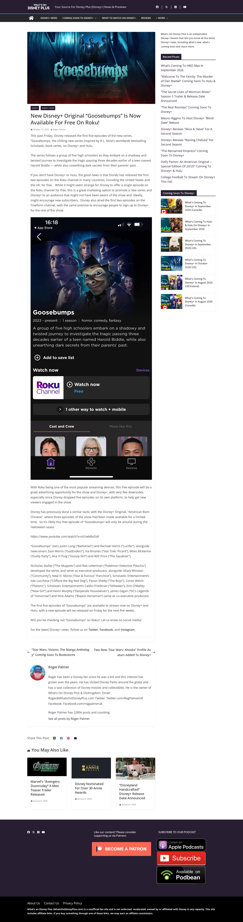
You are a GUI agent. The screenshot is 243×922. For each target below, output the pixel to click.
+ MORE (160, 17)
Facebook (106, 630)
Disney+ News (48, 108)
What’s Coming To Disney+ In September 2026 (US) (198, 244)
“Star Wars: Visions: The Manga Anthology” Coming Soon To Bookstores (60, 652)
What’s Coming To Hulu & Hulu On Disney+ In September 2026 (198, 225)
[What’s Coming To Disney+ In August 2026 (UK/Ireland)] (171, 283)
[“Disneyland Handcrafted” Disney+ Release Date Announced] (135, 760)
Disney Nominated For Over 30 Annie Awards (89, 788)
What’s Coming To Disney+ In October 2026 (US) (196, 263)
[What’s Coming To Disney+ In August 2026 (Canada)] (171, 302)
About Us (33, 903)
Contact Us (51, 903)
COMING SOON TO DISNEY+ (77, 17)
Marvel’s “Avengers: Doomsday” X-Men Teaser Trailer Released (45, 788)
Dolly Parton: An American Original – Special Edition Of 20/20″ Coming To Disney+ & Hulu (186, 166)
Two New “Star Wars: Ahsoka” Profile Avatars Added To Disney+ (122, 652)
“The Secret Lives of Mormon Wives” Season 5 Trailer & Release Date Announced (186, 96)
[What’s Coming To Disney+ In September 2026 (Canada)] (171, 207)
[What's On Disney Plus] (31, 18)
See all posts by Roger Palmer (69, 719)
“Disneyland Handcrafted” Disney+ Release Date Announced (132, 791)
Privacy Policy (72, 903)
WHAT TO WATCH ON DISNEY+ (119, 17)
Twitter (93, 630)
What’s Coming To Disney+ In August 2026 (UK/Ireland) (199, 282)
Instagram (128, 630)
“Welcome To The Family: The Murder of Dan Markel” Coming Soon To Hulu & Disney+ (188, 81)
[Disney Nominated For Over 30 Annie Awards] (91, 760)
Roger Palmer (59, 129)
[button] (95, 18)
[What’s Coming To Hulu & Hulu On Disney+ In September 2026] (171, 226)
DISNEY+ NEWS (48, 17)
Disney (35, 108)
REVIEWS (146, 17)
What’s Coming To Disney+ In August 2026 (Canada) (199, 301)
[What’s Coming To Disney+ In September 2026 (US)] (171, 245)
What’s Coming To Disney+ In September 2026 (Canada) (198, 206)
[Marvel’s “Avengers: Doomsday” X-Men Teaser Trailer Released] (47, 760)
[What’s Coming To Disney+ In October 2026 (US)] (171, 264)
